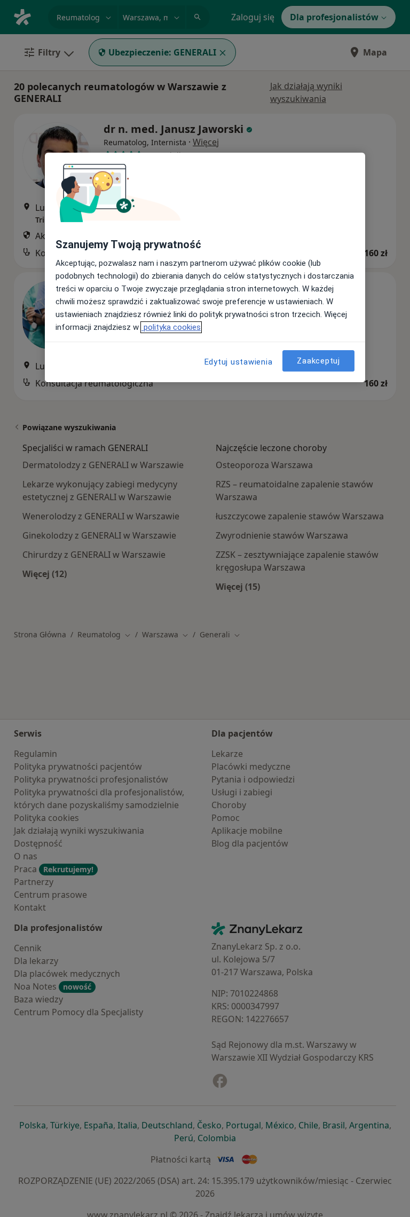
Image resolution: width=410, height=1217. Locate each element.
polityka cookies (171, 327)
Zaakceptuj (318, 361)
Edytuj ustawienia (238, 362)
